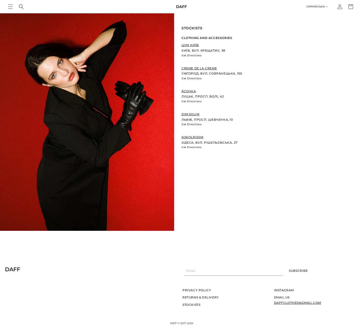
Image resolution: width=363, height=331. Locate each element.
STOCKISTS (191, 305)
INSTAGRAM (284, 290)
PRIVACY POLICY (196, 290)
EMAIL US (282, 297)
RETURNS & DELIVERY (200, 297)
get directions (192, 55)
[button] (10, 6)
